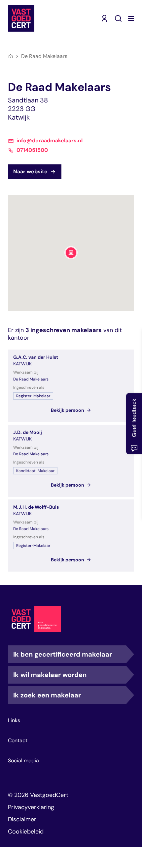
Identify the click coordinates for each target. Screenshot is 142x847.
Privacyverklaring (31, 807)
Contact (17, 740)
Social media (23, 760)
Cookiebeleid (26, 831)
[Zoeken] (118, 18)
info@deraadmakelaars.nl (50, 140)
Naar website (30, 171)
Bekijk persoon (67, 410)
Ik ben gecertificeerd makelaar (62, 654)
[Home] (10, 56)
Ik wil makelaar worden (50, 674)
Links (14, 720)
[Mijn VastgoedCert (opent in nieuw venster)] (104, 18)
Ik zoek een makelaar (47, 695)
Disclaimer (22, 819)
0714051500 (32, 150)
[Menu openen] (131, 18)
